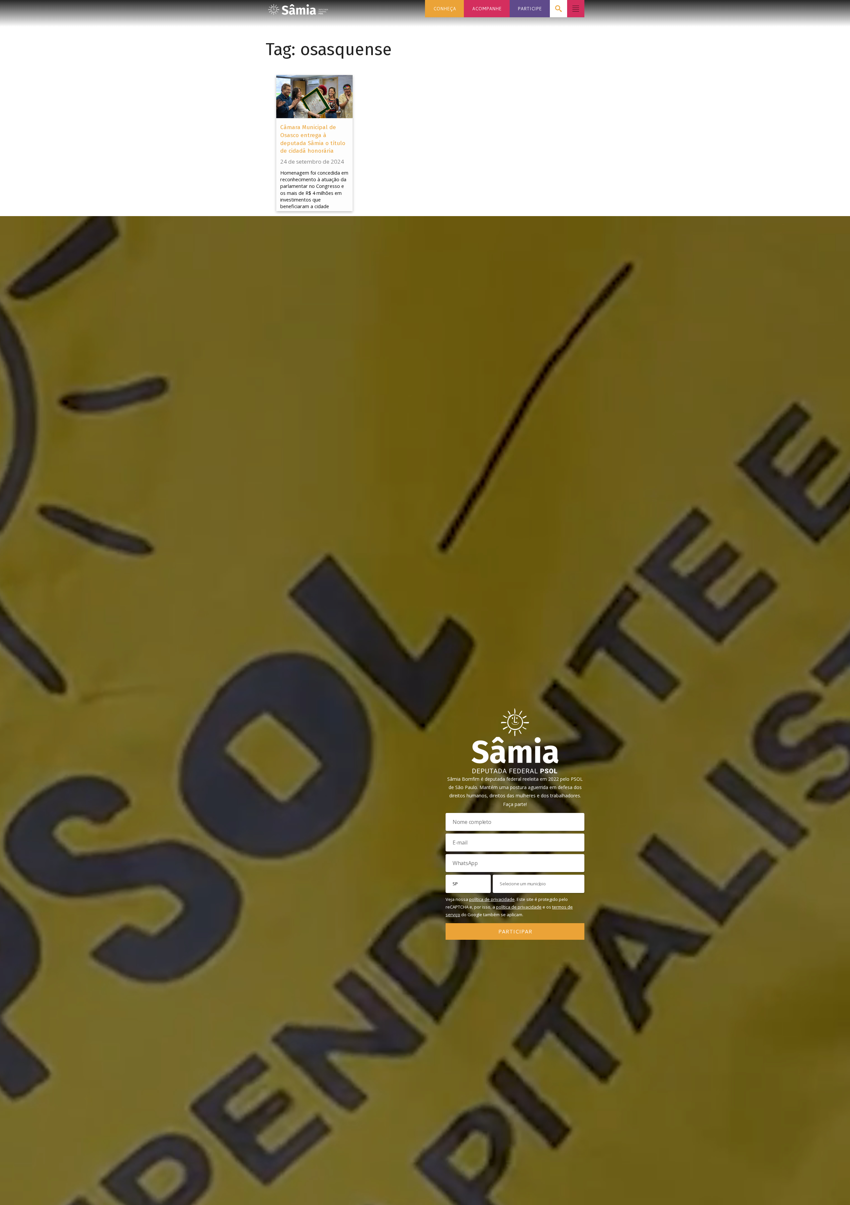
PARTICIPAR (515, 931)
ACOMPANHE (486, 8)
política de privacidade (492, 899)
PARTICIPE (530, 8)
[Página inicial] (298, 7)
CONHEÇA (444, 8)
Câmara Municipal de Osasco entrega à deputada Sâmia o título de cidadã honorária (312, 139)
